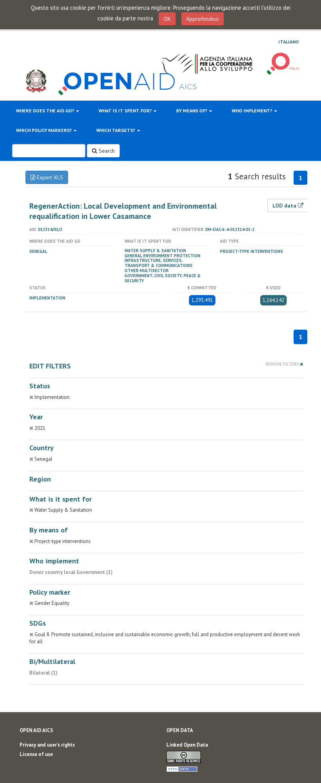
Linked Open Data (187, 745)
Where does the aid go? (45, 111)
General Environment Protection (162, 255)
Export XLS (49, 177)
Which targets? (116, 130)
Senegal (38, 251)
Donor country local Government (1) (71, 572)
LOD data (285, 205)
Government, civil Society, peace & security (162, 278)
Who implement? (252, 111)
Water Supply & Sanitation (155, 250)
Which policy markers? (44, 130)
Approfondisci (202, 18)
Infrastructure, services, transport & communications (158, 263)
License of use (36, 754)
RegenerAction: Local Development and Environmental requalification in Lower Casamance (123, 211)
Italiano (288, 42)
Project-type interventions (251, 251)
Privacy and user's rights (47, 745)
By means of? (192, 111)
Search (106, 150)
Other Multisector (146, 270)
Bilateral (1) (43, 672)
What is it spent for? (126, 111)
